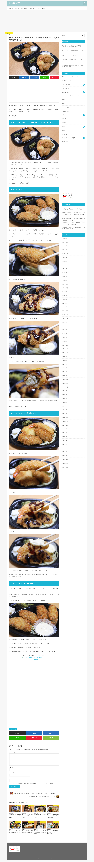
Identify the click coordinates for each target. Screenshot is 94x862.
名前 (11, 767)
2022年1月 (64, 280)
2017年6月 (64, 436)
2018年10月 (65, 387)
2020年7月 (64, 329)
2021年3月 (64, 299)
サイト (10, 778)
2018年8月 (64, 394)
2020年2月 (64, 337)
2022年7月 (64, 265)
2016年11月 (65, 463)
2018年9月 (64, 390)
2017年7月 (64, 432)
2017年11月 (65, 421)
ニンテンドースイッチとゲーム (71, 96)
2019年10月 (65, 352)
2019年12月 (65, 345)
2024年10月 (65, 242)
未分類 (64, 130)
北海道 (65, 115)
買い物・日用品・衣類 (68, 137)
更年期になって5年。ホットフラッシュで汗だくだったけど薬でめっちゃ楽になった (72, 46)
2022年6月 (64, 268)
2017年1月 (64, 455)
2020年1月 (64, 341)
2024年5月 (64, 249)
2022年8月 (64, 261)
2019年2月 (64, 371)
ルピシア (65, 103)
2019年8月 (64, 360)
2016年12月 (65, 459)
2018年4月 (64, 410)
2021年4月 (64, 295)
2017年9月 (64, 429)
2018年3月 (64, 413)
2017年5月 (64, 440)
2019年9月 (64, 356)
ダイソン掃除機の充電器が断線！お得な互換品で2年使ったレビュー (72, 66)
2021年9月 (64, 291)
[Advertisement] (47, 20)
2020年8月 (64, 326)
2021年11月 (65, 284)
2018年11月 (65, 383)
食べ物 (65, 141)
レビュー (65, 107)
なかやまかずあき (75, 209)
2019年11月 (65, 349)
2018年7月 (64, 398)
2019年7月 (64, 364)
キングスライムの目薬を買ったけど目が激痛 (72, 51)
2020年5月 (64, 333)
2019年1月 (64, 375)
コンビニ (65, 92)
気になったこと (67, 134)
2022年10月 (65, 253)
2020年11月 (65, 314)
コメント (12, 752)
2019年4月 (64, 368)
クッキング (66, 84)
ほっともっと (13, 729)
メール (11, 772)
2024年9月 (64, 246)
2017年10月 (65, 425)
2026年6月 (64, 238)
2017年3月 (64, 448)
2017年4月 (64, 444)
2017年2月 (64, 451)
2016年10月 (65, 467)
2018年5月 (64, 406)
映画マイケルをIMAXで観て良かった (71, 55)
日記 (64, 118)
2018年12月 (65, 379)
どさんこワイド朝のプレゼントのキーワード (72, 60)
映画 (64, 122)
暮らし (64, 126)
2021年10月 (65, 288)
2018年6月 (64, 402)
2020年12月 (65, 310)
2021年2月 (64, 303)
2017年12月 (65, 417)
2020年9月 (64, 322)
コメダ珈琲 (65, 88)
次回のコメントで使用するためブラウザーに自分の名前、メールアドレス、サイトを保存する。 (32, 783)
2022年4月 (64, 276)
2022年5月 (64, 272)
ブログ (64, 99)
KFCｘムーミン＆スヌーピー (70, 76)
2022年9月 (64, 257)
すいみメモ (14, 3)
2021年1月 (64, 307)
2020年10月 (65, 318)
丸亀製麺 (65, 111)
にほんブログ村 (34, 659)
